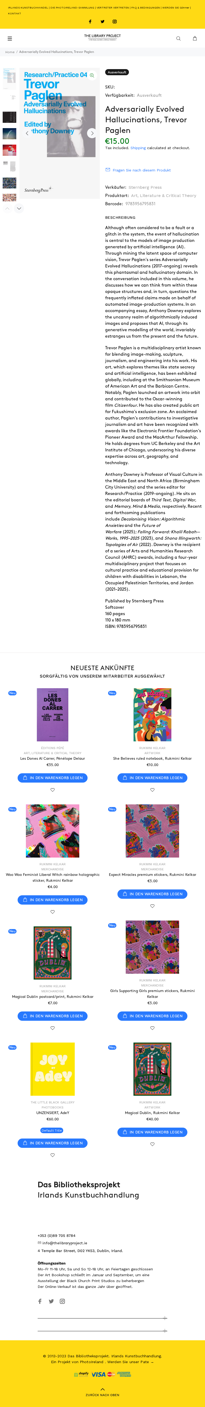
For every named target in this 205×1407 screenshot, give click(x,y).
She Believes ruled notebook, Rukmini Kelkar (152, 758)
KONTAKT (14, 13)
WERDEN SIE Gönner (175, 7)
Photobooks (53, 1107)
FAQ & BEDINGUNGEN (145, 7)
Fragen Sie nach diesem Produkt (142, 170)
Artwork (152, 753)
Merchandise (52, 869)
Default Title (52, 1130)
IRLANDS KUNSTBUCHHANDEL (28, 7)
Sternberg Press (145, 187)
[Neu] (52, 714)
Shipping (138, 148)
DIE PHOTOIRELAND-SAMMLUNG (72, 7)
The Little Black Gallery (52, 1102)
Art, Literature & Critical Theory (163, 195)
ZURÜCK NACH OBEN (102, 1395)
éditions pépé (52, 748)
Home (10, 52)
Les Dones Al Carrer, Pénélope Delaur (52, 758)
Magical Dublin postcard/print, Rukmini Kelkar (52, 996)
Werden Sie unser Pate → (130, 1362)
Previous (27, 133)
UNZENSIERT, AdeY (52, 1113)
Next (92, 133)
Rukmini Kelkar (152, 748)
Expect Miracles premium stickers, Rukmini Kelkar (152, 874)
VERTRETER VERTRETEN (113, 7)
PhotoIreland (92, 1362)
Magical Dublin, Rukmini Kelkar (152, 1113)
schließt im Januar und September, (102, 1275)
